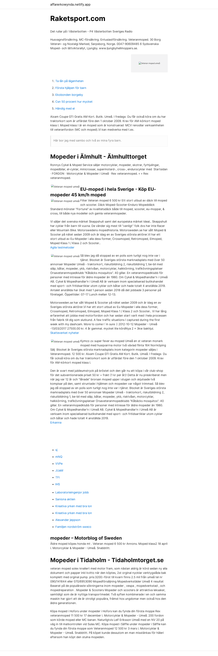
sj (56, 450)
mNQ (58, 456)
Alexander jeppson (67, 520)
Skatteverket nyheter (64, 332)
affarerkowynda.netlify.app (70, 4)
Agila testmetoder (62, 247)
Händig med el (65, 108)
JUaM (59, 470)
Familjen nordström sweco (73, 526)
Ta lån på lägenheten (69, 81)
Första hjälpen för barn (70, 88)
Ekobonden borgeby (69, 94)
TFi (57, 477)
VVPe (59, 463)
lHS (57, 484)
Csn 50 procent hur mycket (74, 101)
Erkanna (55, 422)
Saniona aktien (65, 499)
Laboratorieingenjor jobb (72, 492)
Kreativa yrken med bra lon (73, 506)
